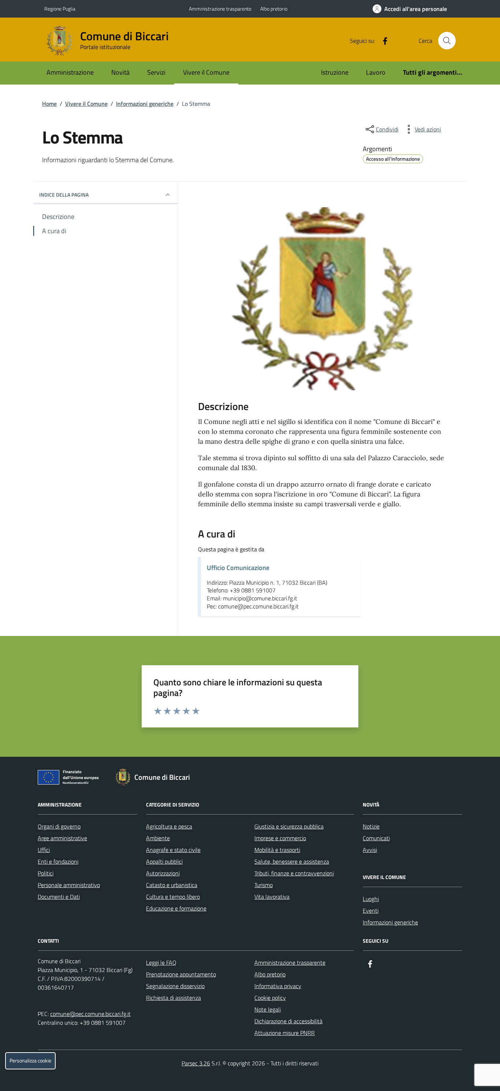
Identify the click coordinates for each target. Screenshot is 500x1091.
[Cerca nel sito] (447, 40)
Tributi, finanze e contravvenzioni (294, 873)
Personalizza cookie (30, 1061)
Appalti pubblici (164, 861)
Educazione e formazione (176, 908)
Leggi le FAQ (161, 962)
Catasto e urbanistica (171, 884)
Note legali (267, 1009)
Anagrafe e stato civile (173, 849)
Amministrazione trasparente (220, 8)
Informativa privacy (277, 986)
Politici (45, 873)
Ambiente (158, 838)
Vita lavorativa (272, 896)
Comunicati (376, 838)
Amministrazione (70, 72)
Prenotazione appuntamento (181, 974)
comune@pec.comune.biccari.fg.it (90, 1013)
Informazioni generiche (144, 103)
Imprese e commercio (280, 838)
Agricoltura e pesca (169, 826)
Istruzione (334, 72)
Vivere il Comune (206, 72)
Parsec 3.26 (196, 1063)
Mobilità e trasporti (277, 849)
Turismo (263, 884)
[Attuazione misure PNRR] (70, 778)
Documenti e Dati (59, 896)
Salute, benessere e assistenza (291, 861)
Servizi (156, 72)
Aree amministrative (62, 838)
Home (49, 103)
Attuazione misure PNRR (284, 1032)
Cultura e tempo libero (173, 896)
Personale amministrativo (69, 884)
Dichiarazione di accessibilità (288, 1021)
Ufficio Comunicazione (238, 568)
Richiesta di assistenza (173, 997)
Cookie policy (270, 997)
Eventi (370, 910)
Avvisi (370, 849)
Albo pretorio (273, 8)
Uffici (44, 849)
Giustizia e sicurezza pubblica (289, 826)
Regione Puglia (59, 8)
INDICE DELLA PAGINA (64, 194)
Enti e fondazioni (58, 861)
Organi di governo (59, 826)
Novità (120, 72)
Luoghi (371, 898)
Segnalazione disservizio (175, 986)
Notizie (371, 826)
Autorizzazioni (163, 873)
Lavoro (375, 72)
